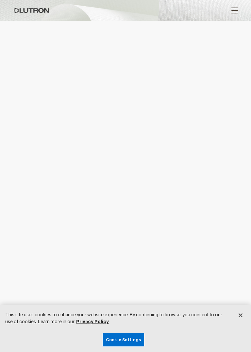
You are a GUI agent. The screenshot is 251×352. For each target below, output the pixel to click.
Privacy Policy (92, 321)
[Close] (240, 315)
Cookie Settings (123, 339)
